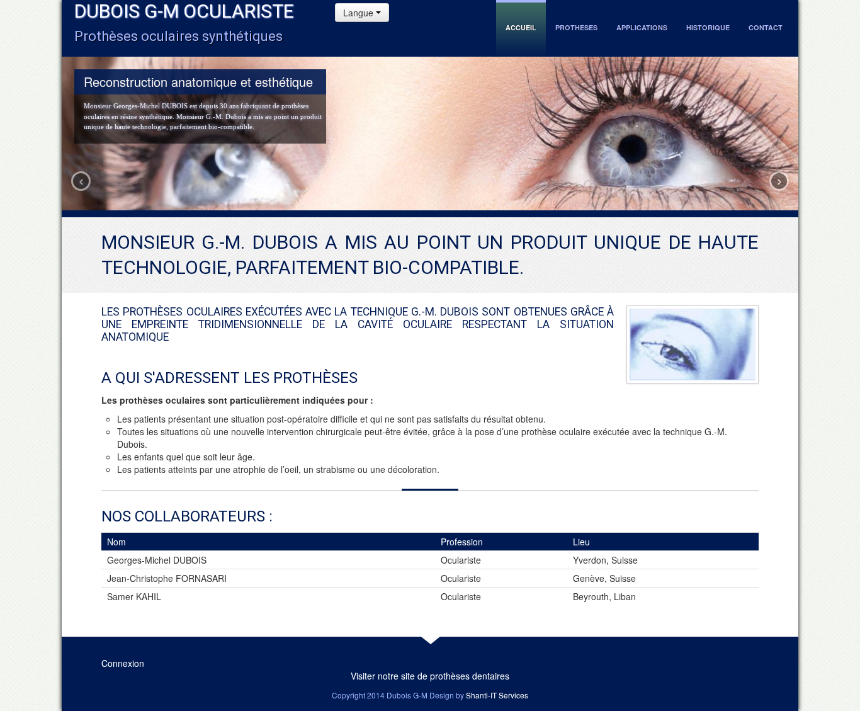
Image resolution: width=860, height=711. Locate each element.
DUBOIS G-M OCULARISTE (184, 11)
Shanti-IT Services (497, 695)
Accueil (521, 27)
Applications (641, 27)
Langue (359, 12)
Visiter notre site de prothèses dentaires (430, 675)
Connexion (122, 663)
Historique (708, 27)
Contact (766, 27)
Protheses (576, 27)
